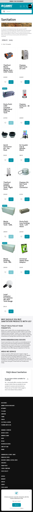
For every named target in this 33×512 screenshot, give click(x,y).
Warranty (3, 479)
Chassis (3, 419)
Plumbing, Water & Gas (6, 425)
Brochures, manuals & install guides (9, 460)
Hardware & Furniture (6, 430)
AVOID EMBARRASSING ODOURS (13, 340)
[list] (7, 40)
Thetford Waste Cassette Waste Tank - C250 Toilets (8, 68)
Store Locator (4, 487)
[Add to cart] (11, 82)
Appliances (3, 408)
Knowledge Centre (5, 457)
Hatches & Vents (5, 433)
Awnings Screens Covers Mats (8, 405)
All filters (4, 40)
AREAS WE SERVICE (8, 351)
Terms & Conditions (5, 468)
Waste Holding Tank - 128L (7, 223)
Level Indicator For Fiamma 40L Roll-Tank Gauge (8, 297)
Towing (2, 416)
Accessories (4, 403)
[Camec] (7, 6)
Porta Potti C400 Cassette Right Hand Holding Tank (7, 108)
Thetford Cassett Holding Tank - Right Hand (8, 185)
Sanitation (3, 414)
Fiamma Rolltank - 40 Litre (24, 106)
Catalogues (3, 463)
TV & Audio (3, 411)
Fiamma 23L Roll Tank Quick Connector (24, 184)
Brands (2, 449)
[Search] (4, 11)
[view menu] (20, 6)
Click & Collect (4, 471)
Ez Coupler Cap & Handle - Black (23, 147)
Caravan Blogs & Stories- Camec (8, 454)
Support (3, 476)
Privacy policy (4, 465)
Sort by (11, 40)
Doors (2, 438)
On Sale (3, 441)
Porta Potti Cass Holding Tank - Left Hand (24, 224)
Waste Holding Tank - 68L (7, 260)
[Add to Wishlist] (5, 82)
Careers (3, 482)
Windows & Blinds (5, 435)
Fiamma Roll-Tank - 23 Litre (23, 67)
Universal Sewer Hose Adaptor (24, 260)
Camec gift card (4, 446)
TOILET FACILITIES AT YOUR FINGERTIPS (12, 327)
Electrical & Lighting (6, 422)
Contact (3, 484)
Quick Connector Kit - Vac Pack (7, 147)
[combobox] (18, 11)
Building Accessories (6, 444)
